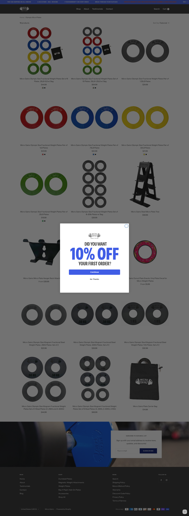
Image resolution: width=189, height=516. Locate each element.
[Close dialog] (126, 226)
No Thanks (94, 279)
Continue (94, 272)
